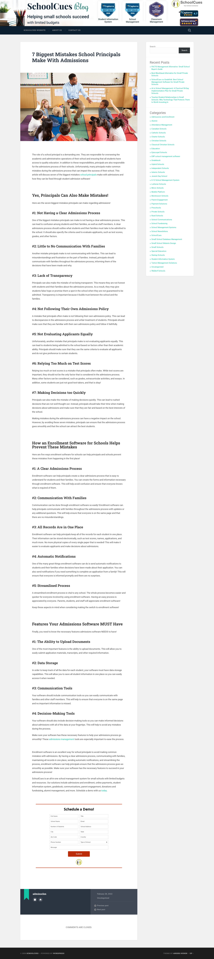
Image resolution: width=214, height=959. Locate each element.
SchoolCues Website (35, 30)
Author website (40, 899)
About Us (57, 30)
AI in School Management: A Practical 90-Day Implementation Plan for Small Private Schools (170, 90)
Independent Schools (160, 168)
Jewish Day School (159, 176)
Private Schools (157, 212)
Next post (101, 909)
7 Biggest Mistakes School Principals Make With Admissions (76, 57)
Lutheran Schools (158, 184)
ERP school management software (165, 156)
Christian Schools (158, 141)
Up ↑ (192, 953)
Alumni (154, 121)
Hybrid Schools (157, 164)
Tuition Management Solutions (164, 263)
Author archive (35, 899)
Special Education (158, 251)
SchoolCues (156, 235)
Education (155, 148)
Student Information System (163, 259)
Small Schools (157, 247)
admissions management (61, 739)
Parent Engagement (159, 200)
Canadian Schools (158, 129)
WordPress (58, 953)
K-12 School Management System (165, 180)
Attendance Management (161, 125)
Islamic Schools (158, 172)
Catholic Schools (158, 133)
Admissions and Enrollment (162, 117)
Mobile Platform (158, 192)
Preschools (156, 208)
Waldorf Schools (158, 271)
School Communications (161, 220)
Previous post (102, 905)
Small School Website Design (163, 243)
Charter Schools (158, 137)
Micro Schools (157, 188)
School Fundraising (159, 223)
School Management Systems (163, 227)
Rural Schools (157, 216)
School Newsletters (159, 231)
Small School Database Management (166, 239)
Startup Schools (158, 255)
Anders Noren (180, 953)
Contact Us (74, 30)
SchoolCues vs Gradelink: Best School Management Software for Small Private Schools (167, 82)
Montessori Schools (159, 196)
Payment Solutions (159, 204)
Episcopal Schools (159, 152)
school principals (88, 174)
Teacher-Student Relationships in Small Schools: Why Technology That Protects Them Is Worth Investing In (170, 99)
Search (152, 46)
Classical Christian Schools (162, 145)
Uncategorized (103, 898)
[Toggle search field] (189, 30)
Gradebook (155, 160)
